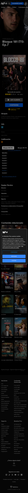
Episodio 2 (4, 158)
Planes (15, 441)
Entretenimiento (4, 409)
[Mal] (8, 94)
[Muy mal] (6, 94)
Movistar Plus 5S (17, 416)
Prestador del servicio (7, 479)
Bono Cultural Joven (18, 447)
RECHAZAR (14, 256)
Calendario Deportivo (5, 447)
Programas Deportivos (18, 412)
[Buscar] (9, 3)
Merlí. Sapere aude (6, 337)
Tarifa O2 (16, 449)
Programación (4, 451)
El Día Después (4, 432)
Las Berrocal (16, 398)
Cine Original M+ (4, 385)
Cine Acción (3, 391)
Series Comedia (4, 405)
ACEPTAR (14, 260)
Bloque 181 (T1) (8, 148)
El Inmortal (16, 397)
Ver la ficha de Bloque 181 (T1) (9, 176)
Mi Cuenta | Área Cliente (19, 428)
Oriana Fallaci (18, 360)
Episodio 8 (4, 172)
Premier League (4, 430)
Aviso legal (16, 479)
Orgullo (2, 411)
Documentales (4, 407)
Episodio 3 (4, 160)
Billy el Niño (17, 291)
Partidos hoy (3, 449)
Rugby (2, 439)
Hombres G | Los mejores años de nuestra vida (20, 401)
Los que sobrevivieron (7, 360)
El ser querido (17, 385)
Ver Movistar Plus (17, 424)
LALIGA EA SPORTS (5, 428)
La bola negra (17, 387)
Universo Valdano (5, 434)
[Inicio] (4, 3)
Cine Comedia (4, 389)
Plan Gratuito (17, 443)
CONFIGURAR (14, 252)
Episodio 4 (4, 163)
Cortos (2, 393)
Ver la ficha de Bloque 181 (14, 150)
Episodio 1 (4, 155)
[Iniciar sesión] (25, 3)
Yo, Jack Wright (5, 269)
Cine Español (4, 387)
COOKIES (14, 481)
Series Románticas (5, 403)
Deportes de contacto (5, 443)
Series (3, 7)
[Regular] (10, 94)
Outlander (16, 391)
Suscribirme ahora (17, 3)
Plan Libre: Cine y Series (19, 439)
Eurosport (3, 445)
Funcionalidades (17, 426)
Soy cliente (15, 100)
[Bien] (12, 94)
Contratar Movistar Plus (19, 434)
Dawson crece (18, 337)
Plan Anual (16, 445)
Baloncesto (3, 435)
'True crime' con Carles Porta (20, 406)
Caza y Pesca (16, 414)
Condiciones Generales (19, 430)
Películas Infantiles (5, 397)
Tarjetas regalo (17, 451)
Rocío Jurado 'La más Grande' (20, 404)
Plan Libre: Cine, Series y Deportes (19, 436)
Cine (8, 7)
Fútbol (14, 7)
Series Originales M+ (5, 401)
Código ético (16, 432)
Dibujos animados (17, 410)
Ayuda (14, 465)
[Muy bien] (13, 94)
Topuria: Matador (4, 441)
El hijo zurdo (17, 269)
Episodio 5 (4, 165)
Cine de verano (4, 395)
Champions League (5, 426)
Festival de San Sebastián (19, 408)
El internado (17, 314)
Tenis (2, 437)
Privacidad (22, 479)
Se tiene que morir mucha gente (19, 394)
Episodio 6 (4, 168)
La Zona (3, 314)
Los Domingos (17, 389)
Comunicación (17, 453)
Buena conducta (5, 291)
